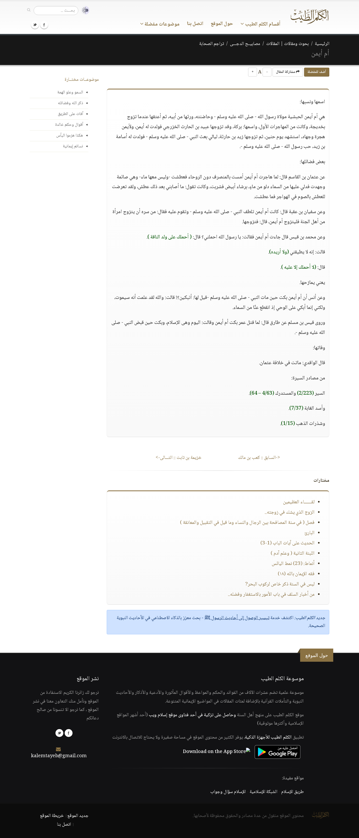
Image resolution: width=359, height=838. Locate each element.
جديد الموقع (78, 816)
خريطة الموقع (52, 816)
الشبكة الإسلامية (263, 792)
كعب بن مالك (259, 458)
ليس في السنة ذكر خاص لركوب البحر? (280, 584)
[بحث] (29, 10)
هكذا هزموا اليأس (69, 135)
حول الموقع (222, 23)
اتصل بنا (195, 23)
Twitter (35, 25)
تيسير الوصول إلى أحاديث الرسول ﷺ (236, 618)
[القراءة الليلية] (83, 10)
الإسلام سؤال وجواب (228, 792)
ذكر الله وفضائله (70, 103)
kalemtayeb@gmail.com (59, 756)
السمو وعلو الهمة (70, 92)
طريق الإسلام (292, 792)
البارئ (310, 533)
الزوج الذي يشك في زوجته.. (290, 512)
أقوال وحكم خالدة (69, 124)
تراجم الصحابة (211, 44)
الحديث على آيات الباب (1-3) (287, 543)
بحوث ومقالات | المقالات (287, 44)
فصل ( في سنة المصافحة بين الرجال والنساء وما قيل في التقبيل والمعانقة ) (247, 523)
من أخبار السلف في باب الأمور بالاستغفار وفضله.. (271, 594)
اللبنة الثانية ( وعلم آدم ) (293, 553)
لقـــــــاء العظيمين (299, 502)
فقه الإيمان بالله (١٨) (296, 574)
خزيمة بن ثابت (179, 458)
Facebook (44, 25)
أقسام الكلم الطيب (262, 24)
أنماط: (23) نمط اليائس (293, 564)
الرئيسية (322, 44)
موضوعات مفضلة (161, 24)
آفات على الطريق (70, 114)
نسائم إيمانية (73, 146)
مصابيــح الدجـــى (245, 44)
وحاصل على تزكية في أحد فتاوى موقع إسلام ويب (192, 715)
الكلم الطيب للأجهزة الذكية (268, 737)
